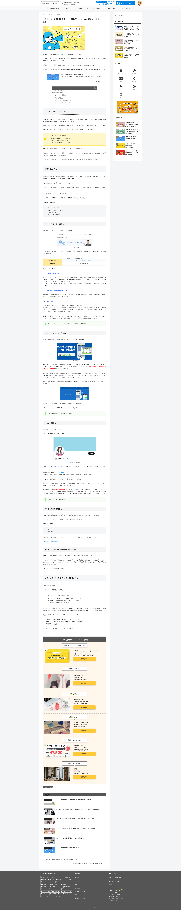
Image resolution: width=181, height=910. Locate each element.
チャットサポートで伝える (60, 94)
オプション (77, 888)
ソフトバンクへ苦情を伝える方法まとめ (62, 102)
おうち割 (77, 881)
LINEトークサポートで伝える (61, 95)
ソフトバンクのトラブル (58, 90)
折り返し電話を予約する (60, 98)
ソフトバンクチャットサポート (84, 260)
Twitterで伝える (58, 97)
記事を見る (84, 659)
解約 (76, 894)
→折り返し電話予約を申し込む (51, 541)
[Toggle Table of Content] (95, 88)
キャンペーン (78, 877)
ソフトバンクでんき (80, 891)
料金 (76, 884)
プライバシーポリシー (114, 881)
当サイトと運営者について (116, 877)
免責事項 (111, 884)
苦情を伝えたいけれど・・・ (59, 92)
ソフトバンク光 (59, 787)
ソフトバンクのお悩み (48, 787)
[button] (139, 15)
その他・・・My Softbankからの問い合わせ (64, 100)
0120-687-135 (105, 4)
